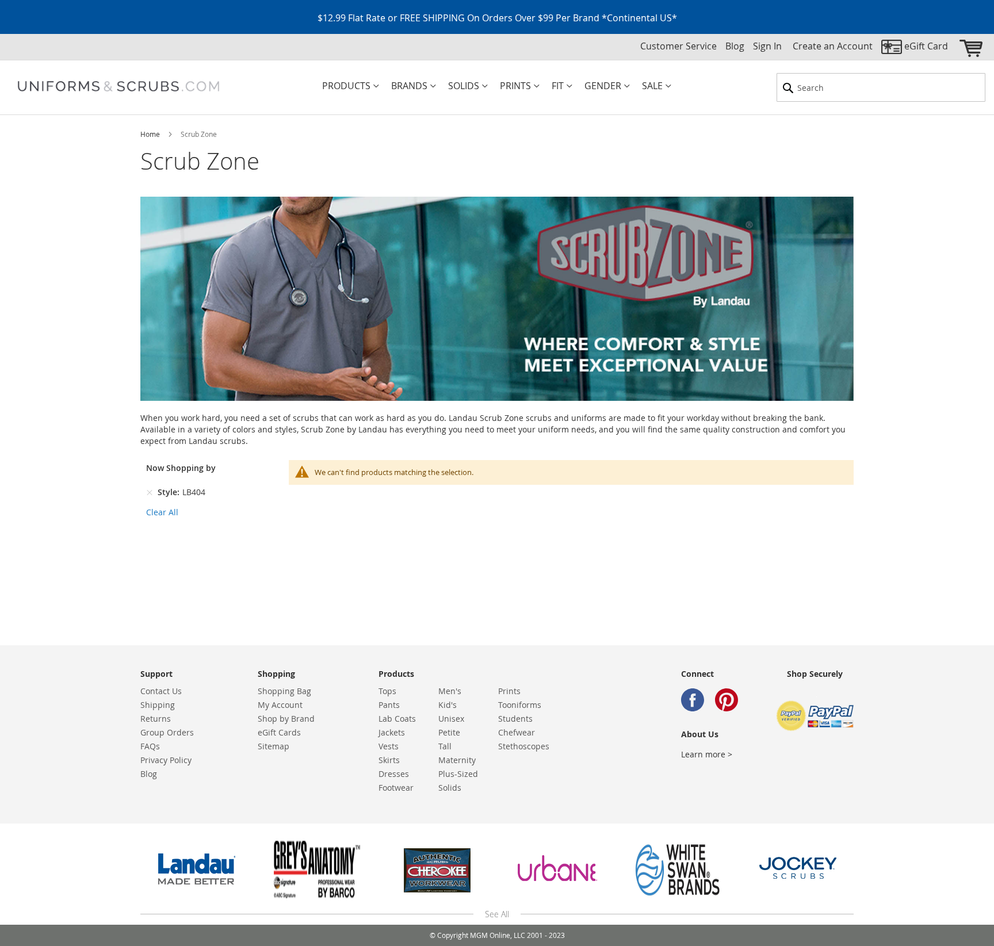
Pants (389, 704)
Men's (449, 690)
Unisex (451, 718)
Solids (449, 787)
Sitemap (273, 746)
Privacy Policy (166, 759)
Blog (734, 46)
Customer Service (678, 46)
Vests (389, 746)
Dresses (394, 773)
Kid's (447, 704)
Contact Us (161, 690)
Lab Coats (397, 718)
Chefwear (516, 732)
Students (515, 718)
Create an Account (833, 46)
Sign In (767, 46)
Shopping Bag (284, 690)
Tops (387, 690)
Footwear (396, 787)
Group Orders (167, 732)
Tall (445, 746)
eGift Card (926, 46)
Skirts (389, 759)
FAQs (150, 746)
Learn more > (706, 754)
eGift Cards (279, 732)
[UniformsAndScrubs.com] (118, 86)
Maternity (457, 759)
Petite (449, 732)
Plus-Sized (458, 773)
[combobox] (881, 87)
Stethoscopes (523, 746)
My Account (280, 704)
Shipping (157, 704)
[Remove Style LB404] (149, 492)
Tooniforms (519, 704)
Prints (509, 690)
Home (151, 134)
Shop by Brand (286, 718)
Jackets (392, 732)
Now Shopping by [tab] (181, 467)
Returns (155, 718)
